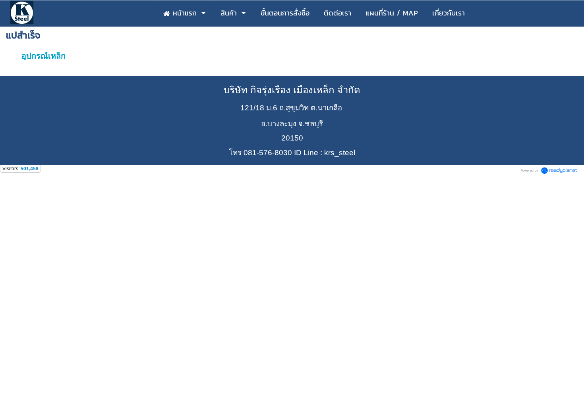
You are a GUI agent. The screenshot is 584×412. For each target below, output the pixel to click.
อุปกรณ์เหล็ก (43, 56)
